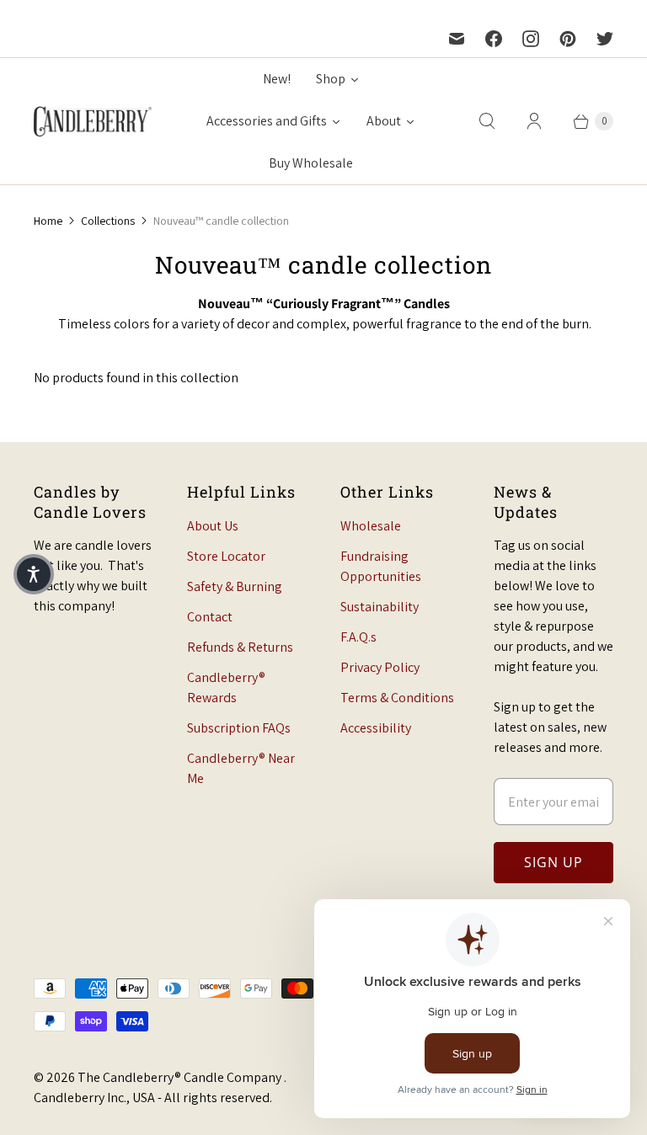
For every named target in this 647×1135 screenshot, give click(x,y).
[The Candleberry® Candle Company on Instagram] (530, 38)
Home (48, 220)
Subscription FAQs (239, 728)
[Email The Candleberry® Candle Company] (456, 38)
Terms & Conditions (397, 697)
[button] (33, 574)
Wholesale (370, 526)
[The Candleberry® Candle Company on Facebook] (493, 38)
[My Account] (534, 121)
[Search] (487, 121)
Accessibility (375, 728)
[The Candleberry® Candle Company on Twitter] (604, 38)
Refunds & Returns (240, 647)
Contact (210, 617)
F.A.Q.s (358, 637)
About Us (212, 526)
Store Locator (226, 556)
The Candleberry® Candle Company (181, 1077)
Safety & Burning (234, 586)
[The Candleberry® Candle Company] (93, 120)
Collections (108, 220)
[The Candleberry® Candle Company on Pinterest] (567, 38)
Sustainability (379, 606)
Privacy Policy (380, 667)
